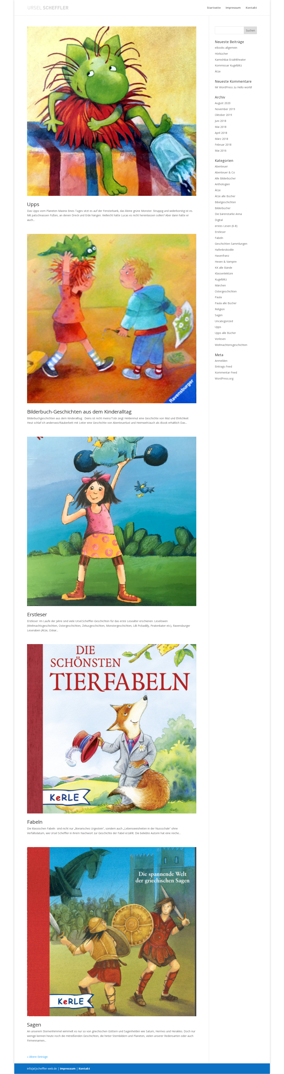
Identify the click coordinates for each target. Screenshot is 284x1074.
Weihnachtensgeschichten (231, 345)
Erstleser (37, 614)
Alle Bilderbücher (225, 178)
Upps (33, 204)
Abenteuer (221, 166)
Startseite (214, 7)
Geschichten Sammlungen (231, 243)
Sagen (34, 1024)
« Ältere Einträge (37, 1057)
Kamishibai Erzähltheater (230, 59)
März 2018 (221, 139)
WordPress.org (224, 378)
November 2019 (225, 109)
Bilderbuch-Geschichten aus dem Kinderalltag (79, 411)
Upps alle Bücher (225, 333)
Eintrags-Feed (223, 366)
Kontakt (251, 7)
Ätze (218, 71)
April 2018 (221, 133)
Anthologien (222, 184)
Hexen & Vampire (226, 261)
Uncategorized (224, 321)
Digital (219, 220)
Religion (220, 309)
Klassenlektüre (224, 273)
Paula (218, 297)
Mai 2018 (220, 127)
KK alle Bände (223, 267)
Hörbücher (221, 53)
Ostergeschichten (226, 291)
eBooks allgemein (226, 47)
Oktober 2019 (223, 115)
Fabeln (35, 821)
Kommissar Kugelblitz (228, 65)
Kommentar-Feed (226, 372)
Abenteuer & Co (225, 172)
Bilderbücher (222, 208)
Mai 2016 (220, 150)
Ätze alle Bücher (225, 196)
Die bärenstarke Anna (228, 214)
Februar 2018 (223, 144)
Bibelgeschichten (225, 202)
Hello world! (244, 87)
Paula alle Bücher (225, 303)
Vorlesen (220, 339)
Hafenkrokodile (224, 249)
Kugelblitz (221, 279)
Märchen (220, 285)
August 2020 (222, 103)
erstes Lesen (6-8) (226, 226)
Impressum (233, 7)
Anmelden (221, 361)
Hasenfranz (222, 255)
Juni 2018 (220, 121)
